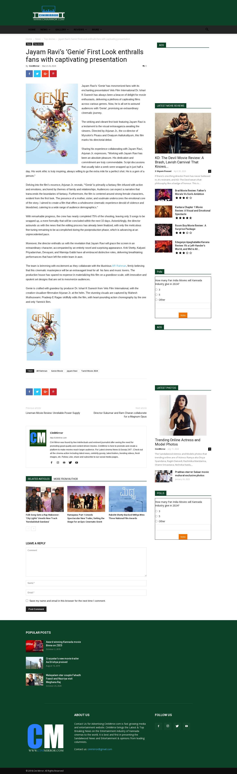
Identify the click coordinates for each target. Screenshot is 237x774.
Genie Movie (57, 371)
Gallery (60, 29)
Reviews (79, 29)
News (44, 29)
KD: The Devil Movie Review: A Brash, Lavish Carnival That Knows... (179, 162)
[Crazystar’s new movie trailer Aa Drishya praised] (34, 663)
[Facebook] (53, 463)
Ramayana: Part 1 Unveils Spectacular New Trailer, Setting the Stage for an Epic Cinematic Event (85, 518)
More (95, 29)
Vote (183, 315)
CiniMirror (34, 66)
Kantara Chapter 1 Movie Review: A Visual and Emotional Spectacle (192, 210)
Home (32, 29)
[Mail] (65, 463)
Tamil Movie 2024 (89, 371)
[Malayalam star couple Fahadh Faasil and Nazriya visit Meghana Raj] (34, 679)
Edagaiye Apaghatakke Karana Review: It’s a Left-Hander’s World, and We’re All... (192, 245)
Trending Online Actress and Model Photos (177, 442)
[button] (207, 30)
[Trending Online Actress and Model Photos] (183, 415)
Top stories (49, 39)
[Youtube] (78, 463)
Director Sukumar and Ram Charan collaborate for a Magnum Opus (120, 414)
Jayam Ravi (72, 371)
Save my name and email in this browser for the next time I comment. (67, 600)
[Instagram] (59, 463)
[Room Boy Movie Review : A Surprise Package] (163, 230)
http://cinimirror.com (58, 438)
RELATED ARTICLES (39, 479)
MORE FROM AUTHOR (66, 479)
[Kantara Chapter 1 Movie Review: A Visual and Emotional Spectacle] (163, 211)
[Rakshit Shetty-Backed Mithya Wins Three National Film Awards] (128, 499)
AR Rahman (119, 265)
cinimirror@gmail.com (100, 749)
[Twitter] (71, 463)
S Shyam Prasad (163, 171)
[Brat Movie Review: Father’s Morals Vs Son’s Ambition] (163, 195)
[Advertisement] (183, 74)
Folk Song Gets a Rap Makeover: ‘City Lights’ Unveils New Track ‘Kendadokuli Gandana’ (42, 518)
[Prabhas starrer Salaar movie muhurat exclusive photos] (163, 476)
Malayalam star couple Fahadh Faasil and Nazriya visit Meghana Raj (63, 678)
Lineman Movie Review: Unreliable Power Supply (53, 413)
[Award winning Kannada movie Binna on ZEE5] (34, 646)
